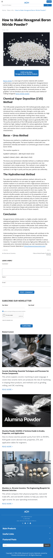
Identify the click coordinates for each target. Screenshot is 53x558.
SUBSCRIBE (26, 326)
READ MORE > (7, 389)
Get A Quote (49, 1)
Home (4, 10)
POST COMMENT (26, 292)
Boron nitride (7, 81)
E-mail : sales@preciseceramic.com (26, 516)
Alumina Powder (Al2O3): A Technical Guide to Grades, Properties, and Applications (23, 432)
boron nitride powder (22, 94)
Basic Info (10, 10)
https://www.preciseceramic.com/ (34, 246)
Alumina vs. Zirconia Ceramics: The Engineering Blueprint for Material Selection (26, 489)
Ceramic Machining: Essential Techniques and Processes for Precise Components (25, 372)
